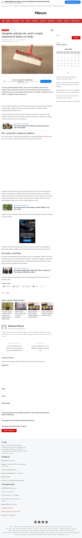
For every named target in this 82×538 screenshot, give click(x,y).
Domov (8, 21)
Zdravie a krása (43, 528)
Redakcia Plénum (9, 39)
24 (58, 66)
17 (58, 63)
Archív (57, 42)
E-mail (4, 396)
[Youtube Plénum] (46, 25)
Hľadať (58, 35)
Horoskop (35, 21)
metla (7, 293)
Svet (22, 21)
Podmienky (4, 508)
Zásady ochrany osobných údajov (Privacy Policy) (15, 532)
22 (75, 63)
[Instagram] (42, 25)
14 (71, 60)
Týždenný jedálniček (65, 528)
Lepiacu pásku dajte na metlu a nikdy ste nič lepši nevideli (47, 313)
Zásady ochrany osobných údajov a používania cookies (35, 530)
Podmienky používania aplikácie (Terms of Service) (42, 532)
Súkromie (10, 508)
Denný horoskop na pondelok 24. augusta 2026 (68, 101)
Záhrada (43, 21)
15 (75, 60)
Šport (28, 21)
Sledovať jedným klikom (72, 2)
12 (65, 60)
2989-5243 (7, 477)
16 (78, 60)
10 (58, 60)
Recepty (66, 21)
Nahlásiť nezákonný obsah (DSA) (11, 511)
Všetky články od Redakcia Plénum (17, 328)
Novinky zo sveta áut (53, 528)
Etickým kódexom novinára (17, 480)
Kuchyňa (59, 21)
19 (65, 63)
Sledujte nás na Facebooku (8, 515)
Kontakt (62, 530)
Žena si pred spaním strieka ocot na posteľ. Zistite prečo (35, 6)
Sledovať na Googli (45, 81)
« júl (68, 72)
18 (61, 63)
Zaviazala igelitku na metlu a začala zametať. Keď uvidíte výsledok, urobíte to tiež (7, 315)
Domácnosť (51, 21)
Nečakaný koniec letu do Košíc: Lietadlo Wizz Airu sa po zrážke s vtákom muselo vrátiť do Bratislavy (67, 84)
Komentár (5, 365)
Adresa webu (6, 403)
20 (68, 63)
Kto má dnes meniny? (14, 530)
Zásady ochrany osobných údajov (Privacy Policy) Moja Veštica (30, 534)
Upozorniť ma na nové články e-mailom (14, 426)
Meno (4, 389)
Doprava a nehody (52, 534)
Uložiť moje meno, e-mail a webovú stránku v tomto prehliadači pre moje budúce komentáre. (25, 413)
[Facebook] (40, 25)
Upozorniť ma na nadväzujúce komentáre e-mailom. (18, 420)
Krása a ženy (75, 21)
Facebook (73, 528)
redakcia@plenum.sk (11, 469)
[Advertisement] (31, 100)
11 (61, 60)
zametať (45, 136)
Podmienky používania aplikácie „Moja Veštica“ (68, 532)
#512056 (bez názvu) (62, 534)
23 (78, 63)
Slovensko (15, 21)
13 (68, 60)
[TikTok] (44, 25)
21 (71, 63)
